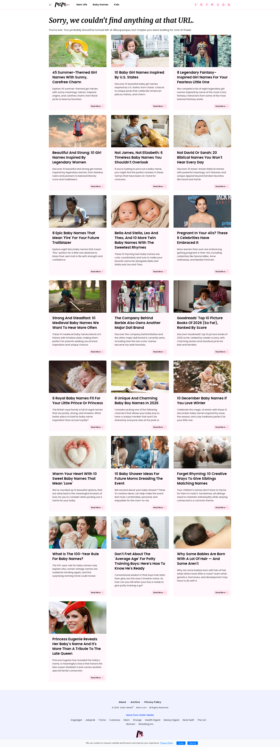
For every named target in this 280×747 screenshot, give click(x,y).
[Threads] (218, 4)
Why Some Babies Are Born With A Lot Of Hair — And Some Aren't (201, 558)
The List (201, 720)
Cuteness (114, 720)
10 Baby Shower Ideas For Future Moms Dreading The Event (139, 478)
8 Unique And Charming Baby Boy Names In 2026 (136, 401)
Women (130, 724)
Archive (135, 702)
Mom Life (81, 4)
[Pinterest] (207, 4)
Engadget (76, 720)
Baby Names (100, 4)
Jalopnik (90, 720)
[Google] (223, 4)
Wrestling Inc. (146, 724)
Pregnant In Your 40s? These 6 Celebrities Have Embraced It (202, 238)
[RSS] (229, 4)
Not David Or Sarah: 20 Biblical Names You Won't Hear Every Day (199, 157)
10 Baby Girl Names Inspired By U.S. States (139, 75)
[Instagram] (201, 4)
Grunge (137, 720)
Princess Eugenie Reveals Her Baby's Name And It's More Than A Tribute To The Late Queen (76, 646)
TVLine (102, 720)
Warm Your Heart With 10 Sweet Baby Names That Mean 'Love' (74, 478)
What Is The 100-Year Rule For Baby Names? (75, 556)
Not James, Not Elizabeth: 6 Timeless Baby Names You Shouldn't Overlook (139, 157)
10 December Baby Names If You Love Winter (202, 401)
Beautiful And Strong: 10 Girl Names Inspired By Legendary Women (76, 157)
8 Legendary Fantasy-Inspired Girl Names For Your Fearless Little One (202, 77)
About (122, 702)
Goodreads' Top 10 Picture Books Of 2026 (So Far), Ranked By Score (200, 323)
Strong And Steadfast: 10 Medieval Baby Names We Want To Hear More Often (75, 323)
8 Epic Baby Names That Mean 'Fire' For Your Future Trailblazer (75, 238)
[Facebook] (196, 4)
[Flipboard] (212, 4)
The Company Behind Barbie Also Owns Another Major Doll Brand (138, 323)
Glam (126, 720)
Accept (181, 743)
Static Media (126, 708)
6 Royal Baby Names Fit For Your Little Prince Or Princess (77, 401)
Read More (96, 106)
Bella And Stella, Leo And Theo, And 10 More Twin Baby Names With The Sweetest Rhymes (136, 240)
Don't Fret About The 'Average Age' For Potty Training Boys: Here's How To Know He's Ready (140, 561)
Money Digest (171, 720)
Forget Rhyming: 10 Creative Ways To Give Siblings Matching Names (202, 478)
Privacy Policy (152, 702)
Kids (116, 4)
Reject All (193, 743)
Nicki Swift (188, 720)
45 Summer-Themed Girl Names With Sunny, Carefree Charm (74, 77)
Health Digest (152, 720)
